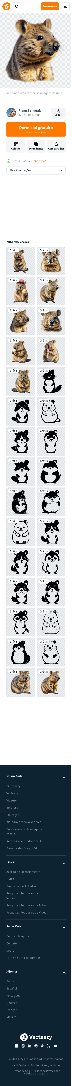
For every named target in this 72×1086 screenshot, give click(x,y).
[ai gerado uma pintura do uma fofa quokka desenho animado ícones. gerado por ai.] (20, 529)
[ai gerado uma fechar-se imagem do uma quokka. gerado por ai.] (20, 258)
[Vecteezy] (6, 6)
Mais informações (20, 167)
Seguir (58, 114)
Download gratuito (36, 129)
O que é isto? (38, 161)
